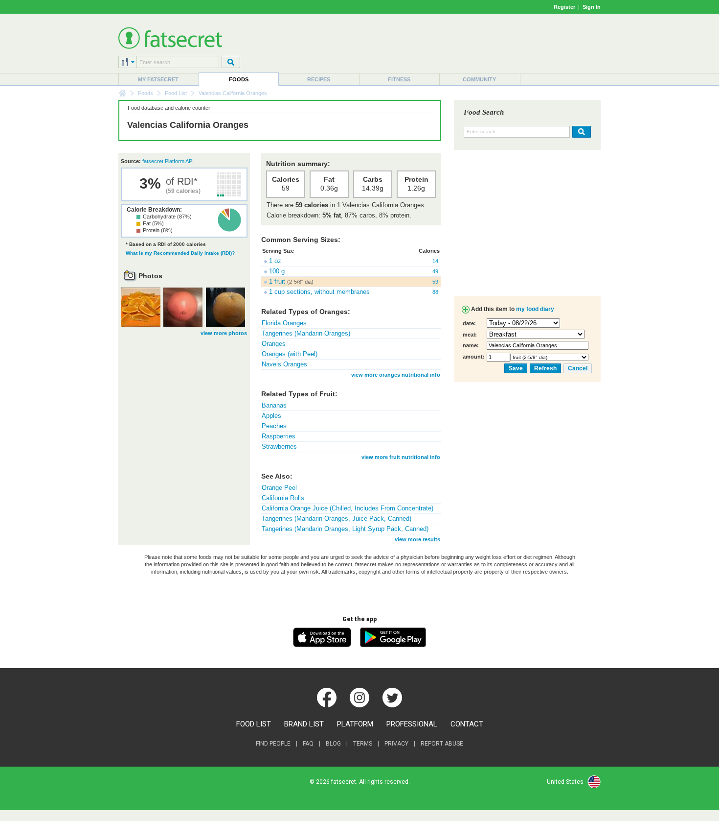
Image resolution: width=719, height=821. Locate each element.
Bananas (274, 405)
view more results (417, 539)
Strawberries (279, 446)
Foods (238, 79)
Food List (176, 93)
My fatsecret (158, 79)
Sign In (592, 7)
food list (253, 724)
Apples (271, 415)
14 (435, 261)
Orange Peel (279, 487)
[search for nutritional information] (580, 132)
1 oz (275, 261)
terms (362, 743)
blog (333, 743)
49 (435, 271)
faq (308, 743)
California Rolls (283, 498)
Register (564, 7)
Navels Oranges (284, 364)
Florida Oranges (284, 323)
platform (355, 724)
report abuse (442, 743)
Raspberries (278, 436)
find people (273, 743)
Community (479, 79)
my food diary (535, 309)
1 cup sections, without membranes (319, 291)
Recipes (318, 79)
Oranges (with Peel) (289, 354)
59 (435, 282)
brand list (304, 724)
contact (466, 724)
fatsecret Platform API (168, 161)
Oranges (274, 343)
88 (435, 292)
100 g (277, 271)
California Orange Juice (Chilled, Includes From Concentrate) (347, 508)
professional (411, 724)
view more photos (224, 333)
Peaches (274, 426)
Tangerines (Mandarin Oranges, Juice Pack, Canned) (336, 518)
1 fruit (277, 281)
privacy (396, 743)
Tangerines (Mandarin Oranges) (306, 333)
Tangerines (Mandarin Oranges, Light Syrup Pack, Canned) (345, 528)
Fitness (399, 79)
